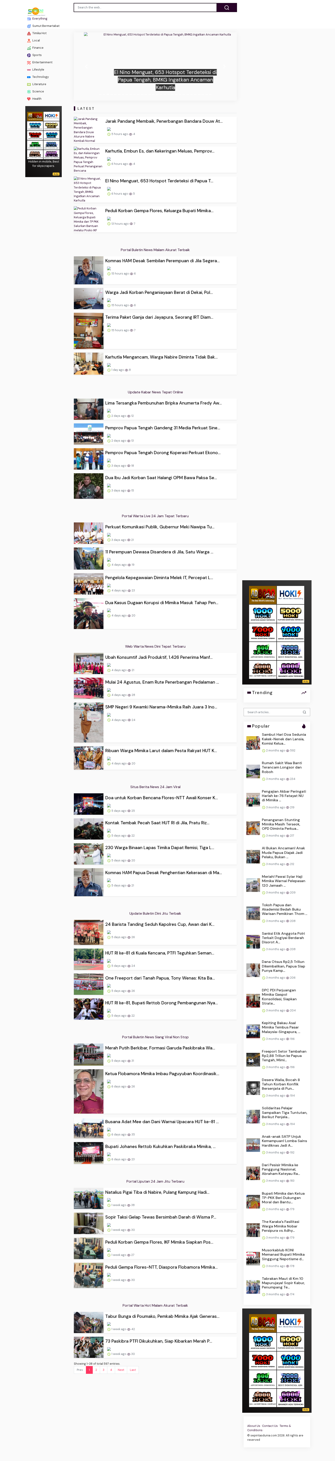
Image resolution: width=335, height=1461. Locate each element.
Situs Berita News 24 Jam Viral (155, 786)
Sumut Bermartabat (45, 26)
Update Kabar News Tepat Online (155, 392)
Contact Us (270, 1426)
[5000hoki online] (51, 125)
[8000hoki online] (35, 116)
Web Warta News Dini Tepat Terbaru (155, 646)
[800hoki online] (35, 145)
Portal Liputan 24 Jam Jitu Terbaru (155, 1181)
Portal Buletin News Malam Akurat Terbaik (155, 249)
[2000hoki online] (51, 145)
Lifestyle (38, 69)
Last (133, 1370)
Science (38, 91)
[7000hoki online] (35, 135)
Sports (37, 55)
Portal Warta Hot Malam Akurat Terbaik (155, 1305)
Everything (39, 18)
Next (121, 1370)
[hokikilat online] (51, 116)
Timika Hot (39, 33)
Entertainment (42, 62)
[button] (86, 66)
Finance (38, 48)
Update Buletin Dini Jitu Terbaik (155, 913)
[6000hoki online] (51, 154)
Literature (39, 84)
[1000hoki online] (35, 125)
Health (36, 99)
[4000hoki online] (35, 154)
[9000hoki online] (51, 135)
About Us (253, 1426)
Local (36, 40)
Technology (40, 77)
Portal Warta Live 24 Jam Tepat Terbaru (155, 516)
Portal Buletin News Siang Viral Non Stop (155, 1037)
